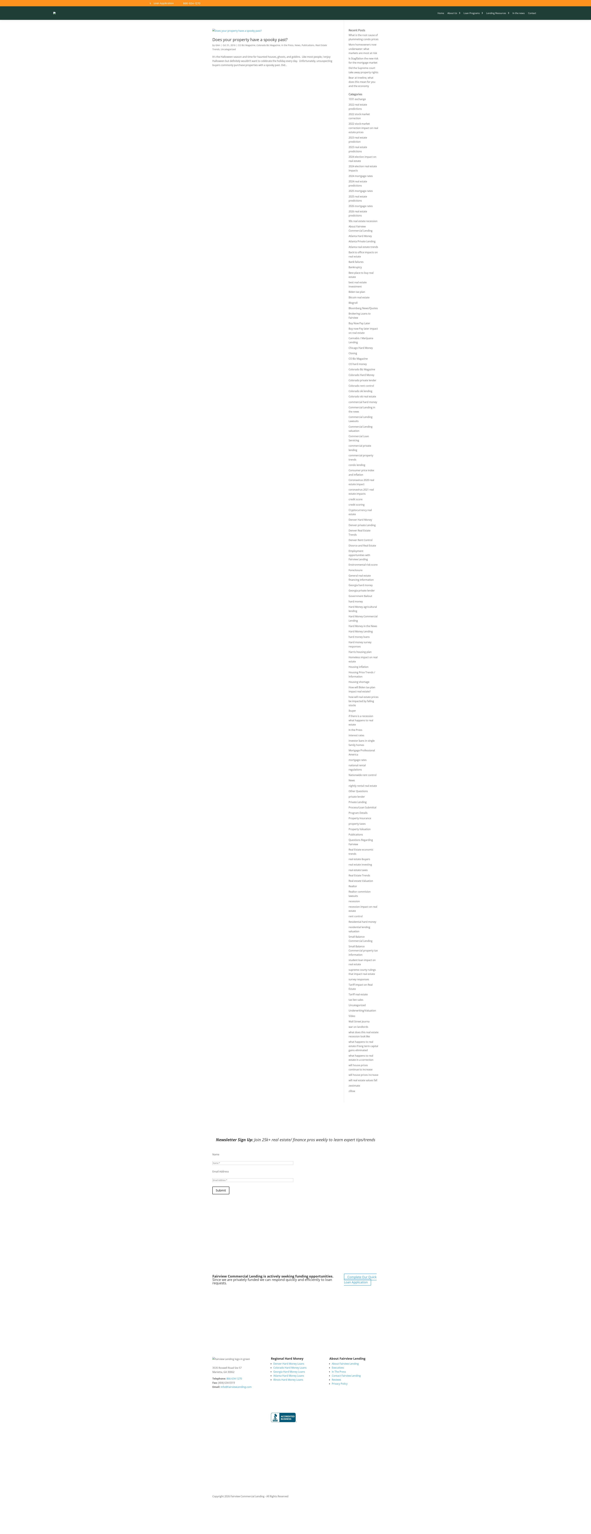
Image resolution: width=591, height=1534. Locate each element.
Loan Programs (472, 13)
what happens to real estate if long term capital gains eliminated (363, 1046)
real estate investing (360, 864)
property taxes (357, 823)
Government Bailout (360, 596)
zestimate (354, 1085)
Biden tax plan (357, 292)
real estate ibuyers (359, 859)
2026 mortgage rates (361, 206)
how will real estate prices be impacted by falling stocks (363, 701)
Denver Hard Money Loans (288, 1363)
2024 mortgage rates (361, 176)
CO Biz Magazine (246, 45)
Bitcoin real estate (359, 297)
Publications (308, 45)
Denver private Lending (362, 525)
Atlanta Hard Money (360, 236)
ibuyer (352, 710)
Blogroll (353, 302)
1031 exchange (357, 99)
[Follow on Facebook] (517, 3)
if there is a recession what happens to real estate (361, 720)
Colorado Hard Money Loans (290, 1367)
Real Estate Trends (359, 875)
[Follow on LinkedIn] (524, 3)
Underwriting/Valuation (362, 1010)
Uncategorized (228, 49)
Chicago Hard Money (361, 348)
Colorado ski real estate (362, 396)
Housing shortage (359, 682)
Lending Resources (496, 13)
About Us (452, 13)
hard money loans (359, 637)
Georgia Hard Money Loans (289, 1371)
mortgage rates (358, 760)
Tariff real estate (358, 994)
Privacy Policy (340, 1383)
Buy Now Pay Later (359, 323)
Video (352, 1016)
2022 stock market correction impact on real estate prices (363, 128)
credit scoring (357, 504)
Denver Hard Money (360, 519)
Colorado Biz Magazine (268, 45)
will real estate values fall (363, 1080)
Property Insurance (360, 818)
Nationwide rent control (362, 775)
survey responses (359, 979)
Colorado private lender (362, 380)
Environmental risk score (363, 564)
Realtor (353, 886)
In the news (519, 13)
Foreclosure (355, 570)
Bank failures (356, 262)
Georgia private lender (362, 590)
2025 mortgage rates (361, 191)
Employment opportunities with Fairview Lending (359, 555)
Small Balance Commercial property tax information (363, 950)
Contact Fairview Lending (346, 1375)
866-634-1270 (191, 3)
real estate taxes (358, 870)
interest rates (356, 735)
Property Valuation (360, 829)
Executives (338, 1367)
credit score (355, 499)
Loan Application (164, 3)
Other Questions (358, 791)
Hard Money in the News (363, 626)
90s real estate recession (363, 221)
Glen (217, 45)
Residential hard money (362, 921)
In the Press (287, 45)
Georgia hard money (361, 585)
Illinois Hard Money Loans (288, 1379)
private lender (357, 796)
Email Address (220, 1171)
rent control (356, 916)
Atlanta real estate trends (363, 247)
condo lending (357, 465)
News (297, 45)
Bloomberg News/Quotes (363, 308)
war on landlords (358, 1027)
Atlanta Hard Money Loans (288, 1375)
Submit (221, 1190)
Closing (353, 353)
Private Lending (358, 802)
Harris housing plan (360, 652)
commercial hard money (363, 402)
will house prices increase (363, 1075)
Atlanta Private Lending (362, 241)
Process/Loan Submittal (362, 807)
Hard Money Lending (361, 631)
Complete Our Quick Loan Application (360, 1279)
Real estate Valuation (361, 881)
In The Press (339, 1371)
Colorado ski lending (360, 391)
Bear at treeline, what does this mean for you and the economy (362, 82)
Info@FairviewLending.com (236, 1387)
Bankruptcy (355, 267)
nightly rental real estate (363, 785)
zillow (352, 1091)
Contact (532, 13)
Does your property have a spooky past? (249, 39)
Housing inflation (358, 667)
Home (441, 13)
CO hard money (358, 364)
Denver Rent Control (360, 540)
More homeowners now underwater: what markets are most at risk (363, 49)
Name (215, 1154)
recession (354, 901)
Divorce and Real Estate (362, 545)
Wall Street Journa (359, 1021)
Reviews (336, 1379)
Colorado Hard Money (361, 375)
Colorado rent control (361, 385)
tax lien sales (356, 999)
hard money (356, 601)
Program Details (358, 813)
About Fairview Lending (345, 1363)
